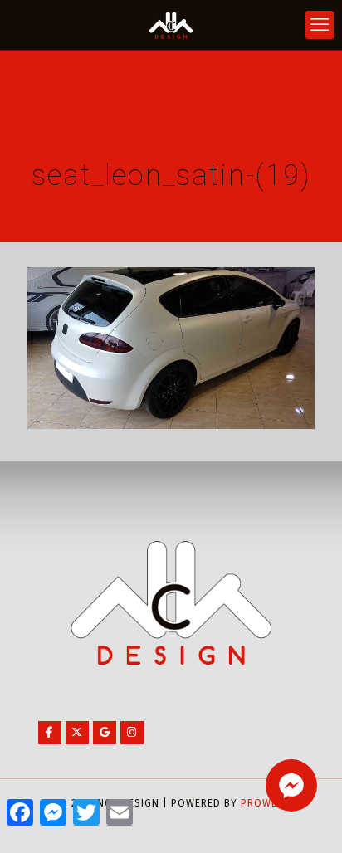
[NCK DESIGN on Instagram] (132, 732)
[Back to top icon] (308, 819)
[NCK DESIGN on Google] (104, 732)
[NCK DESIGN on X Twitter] (77, 732)
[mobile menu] (319, 25)
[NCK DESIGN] (171, 25)
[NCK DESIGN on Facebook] (49, 732)
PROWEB (262, 803)
